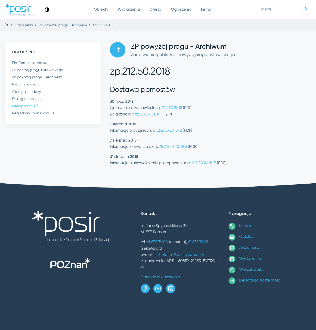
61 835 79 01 (198, 242)
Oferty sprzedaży (26, 92)
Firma (206, 10)
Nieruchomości (24, 84)
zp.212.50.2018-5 (201, 163)
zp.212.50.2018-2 (167, 131)
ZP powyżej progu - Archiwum (37, 77)
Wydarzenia (129, 10)
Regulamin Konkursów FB (33, 113)
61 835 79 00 (157, 242)
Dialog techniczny (27, 99)
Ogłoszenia (181, 10)
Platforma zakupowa (29, 63)
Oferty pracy (23, 106)
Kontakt (246, 226)
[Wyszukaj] (305, 10)
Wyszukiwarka (251, 270)
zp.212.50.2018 (169, 108)
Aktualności (249, 248)
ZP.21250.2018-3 (173, 147)
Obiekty (101, 10)
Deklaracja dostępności (260, 280)
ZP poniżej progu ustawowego (37, 70)
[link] (47, 9)
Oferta (155, 10)
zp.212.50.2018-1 (149, 114)
